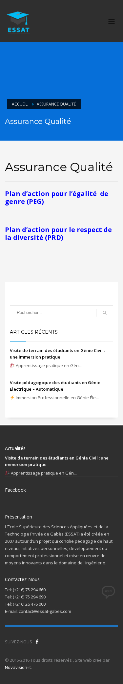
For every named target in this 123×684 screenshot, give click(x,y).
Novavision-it (18, 667)
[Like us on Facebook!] (37, 642)
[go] (104, 313)
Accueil (20, 104)
